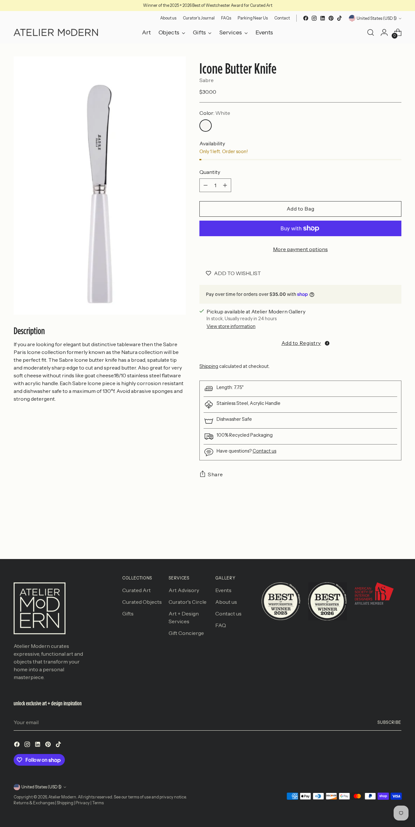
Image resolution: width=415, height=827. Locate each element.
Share (215, 474)
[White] (205, 125)
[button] (300, 342)
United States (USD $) (377, 18)
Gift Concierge (186, 633)
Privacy (83, 802)
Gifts (128, 613)
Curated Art (136, 590)
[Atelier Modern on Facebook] (306, 18)
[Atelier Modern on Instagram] (314, 18)
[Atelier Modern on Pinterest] (331, 18)
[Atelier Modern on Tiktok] (339, 18)
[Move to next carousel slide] (395, 536)
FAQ (220, 625)
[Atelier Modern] (56, 32)
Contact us (264, 451)
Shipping (208, 366)
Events (223, 590)
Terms (98, 802)
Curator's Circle (188, 602)
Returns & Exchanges (34, 802)
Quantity (209, 172)
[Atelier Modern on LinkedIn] (323, 18)
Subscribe (389, 722)
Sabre (206, 80)
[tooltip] (327, 343)
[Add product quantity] (225, 185)
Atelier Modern (62, 797)
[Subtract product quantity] (205, 185)
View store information (231, 326)
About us (226, 602)
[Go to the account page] (384, 32)
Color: (214, 113)
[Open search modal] (370, 32)
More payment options (300, 249)
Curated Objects (142, 602)
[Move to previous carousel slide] (380, 536)
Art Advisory (184, 590)
